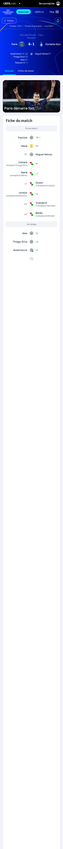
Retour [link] (10, 20)
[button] (53, 11)
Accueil (9, 70)
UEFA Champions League (8, 11)
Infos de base (26, 70)
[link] (23, 11)
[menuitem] (23, 11)
